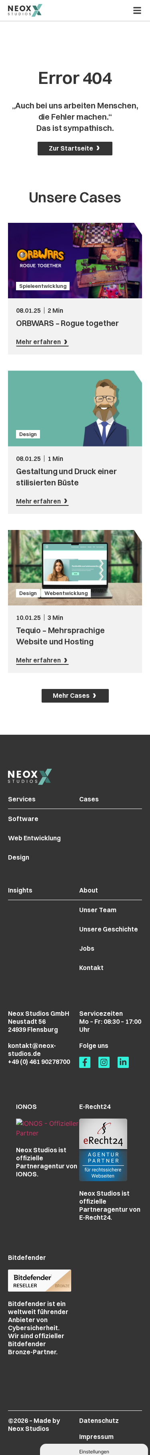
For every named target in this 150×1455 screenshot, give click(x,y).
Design (28, 434)
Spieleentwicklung (42, 286)
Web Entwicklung (34, 838)
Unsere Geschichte (108, 929)
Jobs (86, 948)
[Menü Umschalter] (137, 10)
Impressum (96, 1437)
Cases (89, 799)
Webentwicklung (66, 593)
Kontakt (91, 968)
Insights (20, 890)
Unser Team (97, 910)
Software (23, 819)
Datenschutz (99, 1420)
